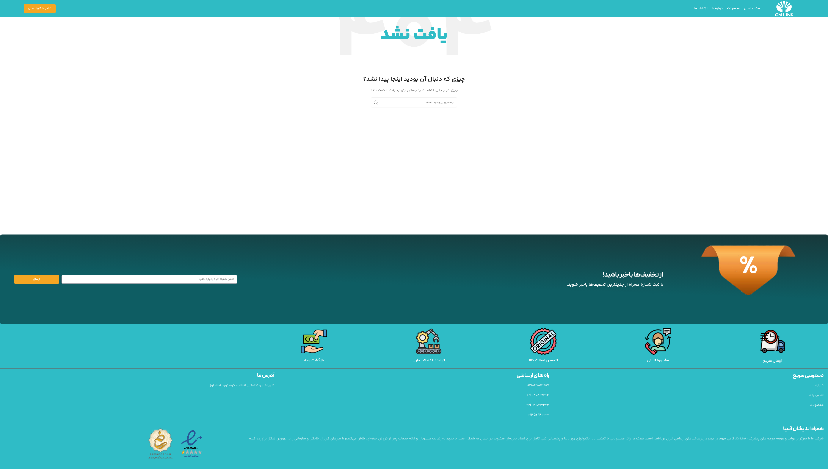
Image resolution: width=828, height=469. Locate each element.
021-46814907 (538, 385)
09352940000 (538, 415)
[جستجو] (376, 102)
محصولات (817, 405)
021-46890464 (538, 395)
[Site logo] (784, 8)
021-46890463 (537, 405)
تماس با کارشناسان (39, 8)
